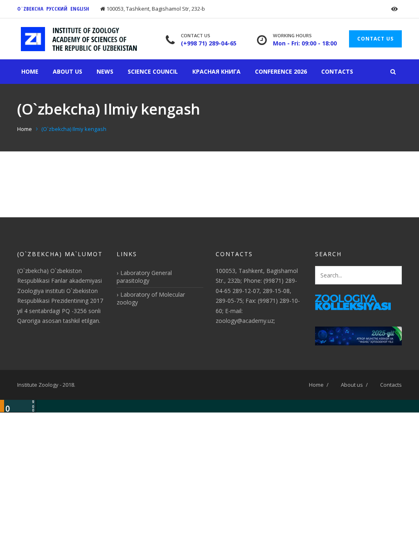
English (79, 8)
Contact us (375, 38)
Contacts (337, 71)
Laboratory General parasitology (144, 276)
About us (67, 71)
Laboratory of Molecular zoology (151, 298)
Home (29, 71)
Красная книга (216, 71)
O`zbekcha (30, 8)
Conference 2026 (281, 71)
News (105, 71)
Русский (57, 8)
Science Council (153, 71)
